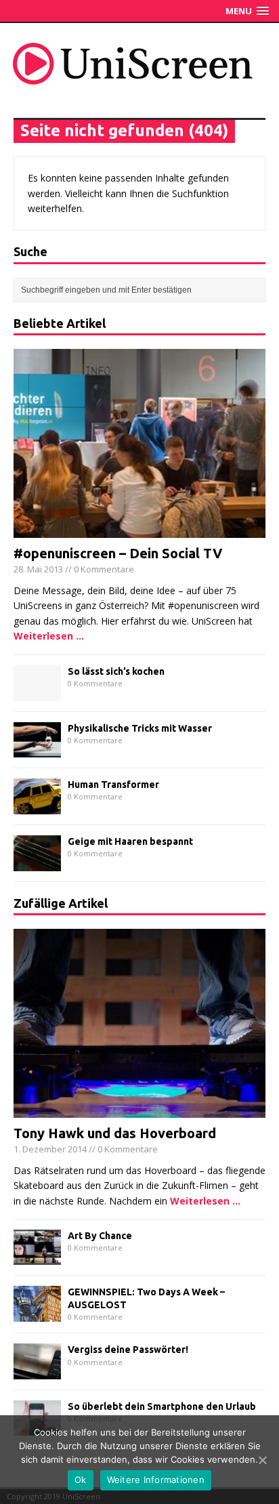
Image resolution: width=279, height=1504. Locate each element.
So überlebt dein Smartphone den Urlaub (162, 1406)
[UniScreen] (139, 63)
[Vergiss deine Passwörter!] (37, 1371)
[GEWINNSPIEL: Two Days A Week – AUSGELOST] (37, 1314)
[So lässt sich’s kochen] (37, 692)
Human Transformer (113, 784)
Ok (80, 1479)
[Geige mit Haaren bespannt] (37, 862)
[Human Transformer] (37, 805)
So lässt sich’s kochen (116, 671)
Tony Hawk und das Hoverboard (115, 1133)
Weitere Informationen (156, 1479)
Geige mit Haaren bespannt (130, 841)
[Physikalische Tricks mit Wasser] (37, 749)
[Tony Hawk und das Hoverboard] (139, 1110)
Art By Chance (100, 1235)
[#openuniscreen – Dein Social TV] (139, 530)
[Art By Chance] (37, 1257)
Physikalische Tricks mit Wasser (140, 728)
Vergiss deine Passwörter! (128, 1349)
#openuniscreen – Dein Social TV (118, 553)
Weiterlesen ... (49, 635)
